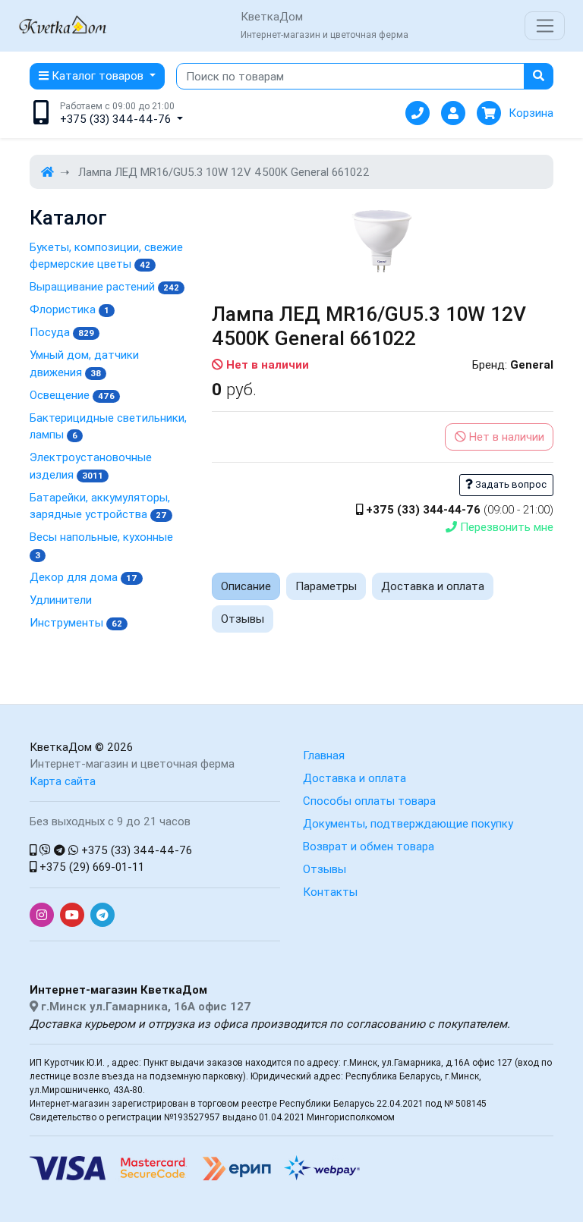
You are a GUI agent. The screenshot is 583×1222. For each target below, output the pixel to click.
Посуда (62, 332)
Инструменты (76, 622)
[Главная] (47, 172)
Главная (324, 755)
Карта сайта (63, 781)
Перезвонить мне (505, 527)
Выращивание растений (104, 286)
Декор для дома (83, 577)
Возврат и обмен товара (368, 846)
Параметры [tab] (326, 586)
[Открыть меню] (545, 25)
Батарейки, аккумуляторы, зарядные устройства (100, 506)
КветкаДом (61, 747)
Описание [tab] (246, 586)
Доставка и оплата (354, 778)
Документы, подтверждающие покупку (408, 823)
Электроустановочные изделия (91, 466)
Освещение (72, 395)
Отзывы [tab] (242, 618)
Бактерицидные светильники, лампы (108, 426)
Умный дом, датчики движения (84, 363)
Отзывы (324, 869)
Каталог (68, 218)
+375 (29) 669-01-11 (90, 866)
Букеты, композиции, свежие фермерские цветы (106, 256)
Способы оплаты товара (369, 800)
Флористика (69, 309)
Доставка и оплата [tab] (432, 586)
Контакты (330, 891)
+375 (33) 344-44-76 (135, 850)
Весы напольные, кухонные (101, 545)
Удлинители (61, 599)
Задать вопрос (510, 484)
